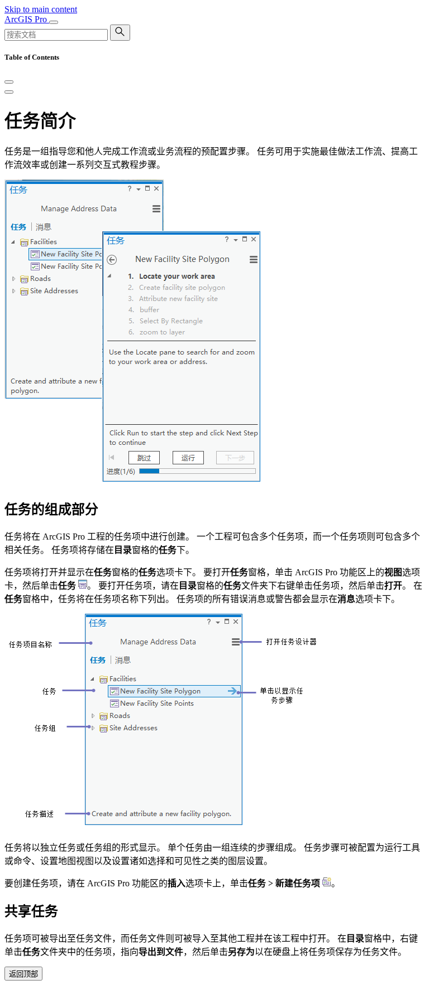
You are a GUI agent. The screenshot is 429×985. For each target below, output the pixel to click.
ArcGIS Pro (26, 19)
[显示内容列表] (8, 92)
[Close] (8, 82)
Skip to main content (40, 9)
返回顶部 (23, 974)
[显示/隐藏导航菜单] (53, 22)
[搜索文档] (120, 33)
